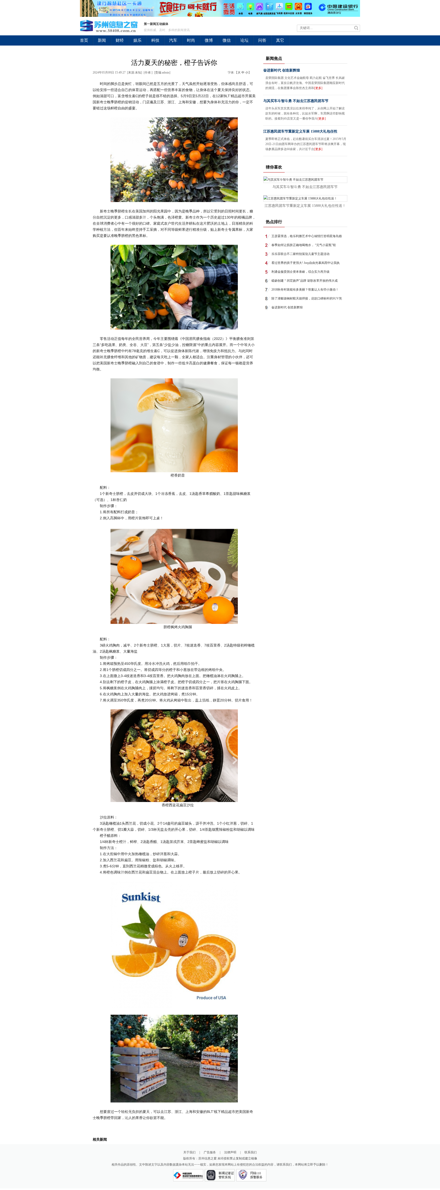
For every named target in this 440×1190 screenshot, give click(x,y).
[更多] (318, 88)
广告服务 (210, 1152)
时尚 (191, 40)
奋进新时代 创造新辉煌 (281, 70)
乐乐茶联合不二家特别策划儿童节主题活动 (300, 254)
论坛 (244, 40)
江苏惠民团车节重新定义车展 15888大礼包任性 (300, 131)
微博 (209, 40)
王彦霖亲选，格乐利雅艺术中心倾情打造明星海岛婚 (306, 236)
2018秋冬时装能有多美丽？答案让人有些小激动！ (305, 289)
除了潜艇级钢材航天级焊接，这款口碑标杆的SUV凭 (306, 298)
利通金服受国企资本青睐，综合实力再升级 (300, 272)
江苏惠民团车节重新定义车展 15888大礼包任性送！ (305, 206)
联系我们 (250, 1152)
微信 (227, 40)
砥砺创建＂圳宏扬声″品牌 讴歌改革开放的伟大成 (304, 280)
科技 (155, 40)
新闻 (102, 40)
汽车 (173, 40)
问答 (262, 40)
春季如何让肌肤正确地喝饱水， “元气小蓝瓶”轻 (303, 245)
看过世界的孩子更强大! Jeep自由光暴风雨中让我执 (305, 263)
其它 (280, 40)
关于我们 (189, 1152)
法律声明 (230, 1152)
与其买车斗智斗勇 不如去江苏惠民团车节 (295, 101)
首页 (84, 40)
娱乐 (137, 40)
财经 (120, 40)
